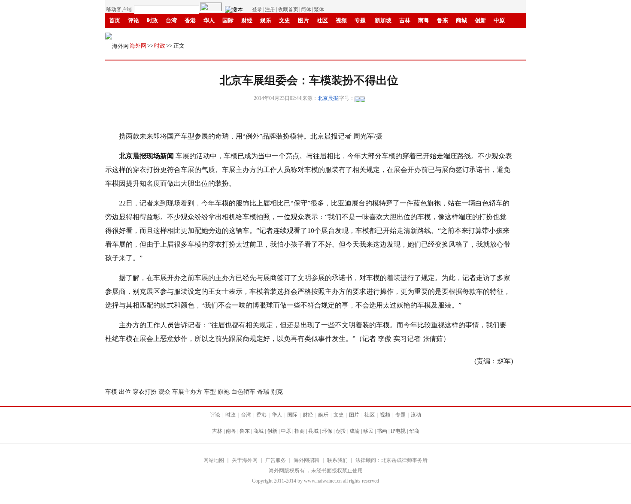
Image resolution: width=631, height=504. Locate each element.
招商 (299, 431)
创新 (480, 20)
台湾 (171, 20)
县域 (313, 431)
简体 (306, 9)
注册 (270, 9)
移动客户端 (119, 9)
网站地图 (213, 460)
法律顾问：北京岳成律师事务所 (391, 460)
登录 (257, 9)
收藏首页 (288, 9)
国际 (228, 20)
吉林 (404, 20)
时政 (152, 20)
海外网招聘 (306, 460)
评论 (133, 20)
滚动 (310, 35)
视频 (341, 20)
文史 (284, 20)
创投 (341, 431)
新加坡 (383, 20)
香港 (190, 20)
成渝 (190, 35)
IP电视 (249, 35)
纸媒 (291, 35)
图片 (303, 20)
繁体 (319, 9)
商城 (461, 20)
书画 (228, 35)
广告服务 (275, 460)
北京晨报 (328, 98)
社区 (322, 20)
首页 (114, 20)
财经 (246, 20)
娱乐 (265, 20)
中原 (499, 20)
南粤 (423, 20)
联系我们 (337, 460)
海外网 (138, 45)
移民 (209, 35)
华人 (209, 20)
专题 (360, 20)
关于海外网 (245, 460)
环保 (327, 431)
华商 (272, 35)
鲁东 (442, 20)
